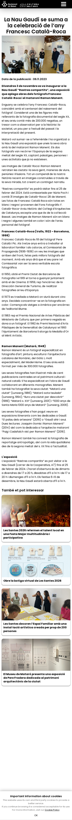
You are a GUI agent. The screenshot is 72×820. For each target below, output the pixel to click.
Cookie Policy (52, 809)
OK (36, 815)
